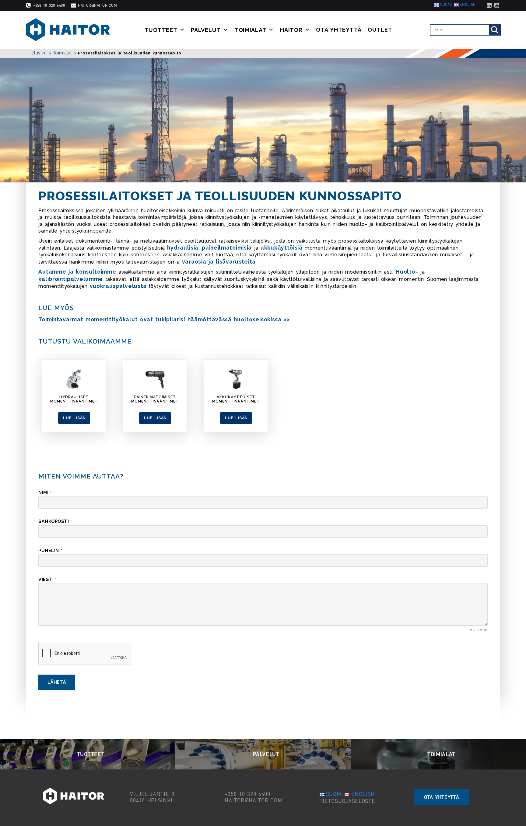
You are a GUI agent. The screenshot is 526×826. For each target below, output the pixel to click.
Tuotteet (161, 29)
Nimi (44, 492)
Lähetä (56, 682)
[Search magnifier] (494, 30)
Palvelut (206, 29)
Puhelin (50, 550)
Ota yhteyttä (339, 29)
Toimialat (250, 29)
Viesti (47, 579)
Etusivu (39, 52)
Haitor (291, 29)
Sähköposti (55, 521)
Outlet (380, 29)
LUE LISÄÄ (74, 418)
